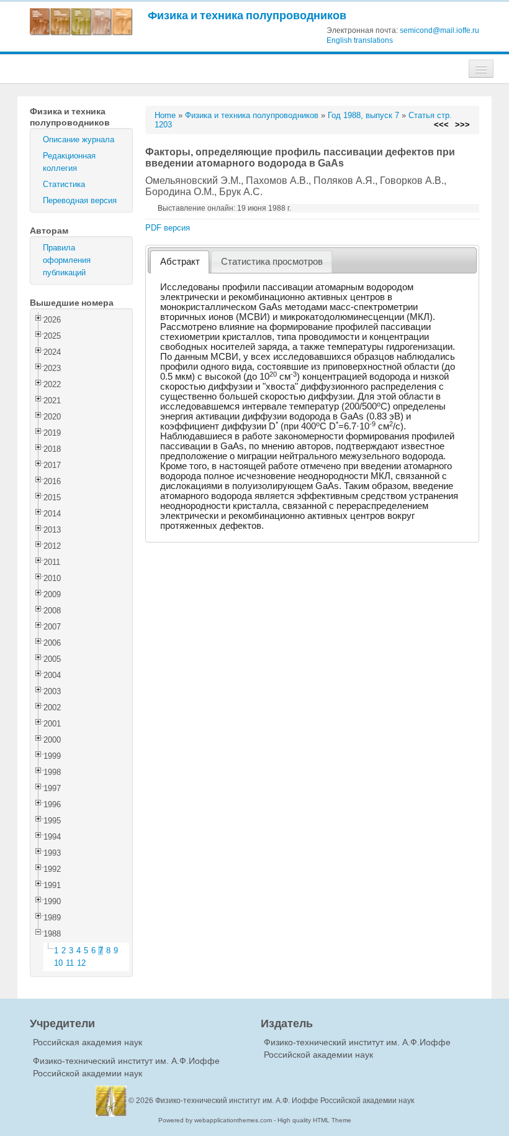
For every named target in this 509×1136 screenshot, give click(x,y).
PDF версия (167, 227)
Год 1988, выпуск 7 (363, 115)
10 (58, 963)
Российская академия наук (87, 1042)
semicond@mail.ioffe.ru (439, 30)
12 (81, 963)
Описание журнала (78, 139)
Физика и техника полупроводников (247, 15)
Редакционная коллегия (69, 162)
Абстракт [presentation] (180, 262)
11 (70, 963)
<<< (441, 124)
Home (165, 115)
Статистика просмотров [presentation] (272, 262)
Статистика (64, 184)
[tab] (179, 261)
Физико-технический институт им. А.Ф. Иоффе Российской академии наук (284, 1100)
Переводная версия (80, 200)
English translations (360, 40)
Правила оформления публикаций (67, 260)
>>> (462, 124)
